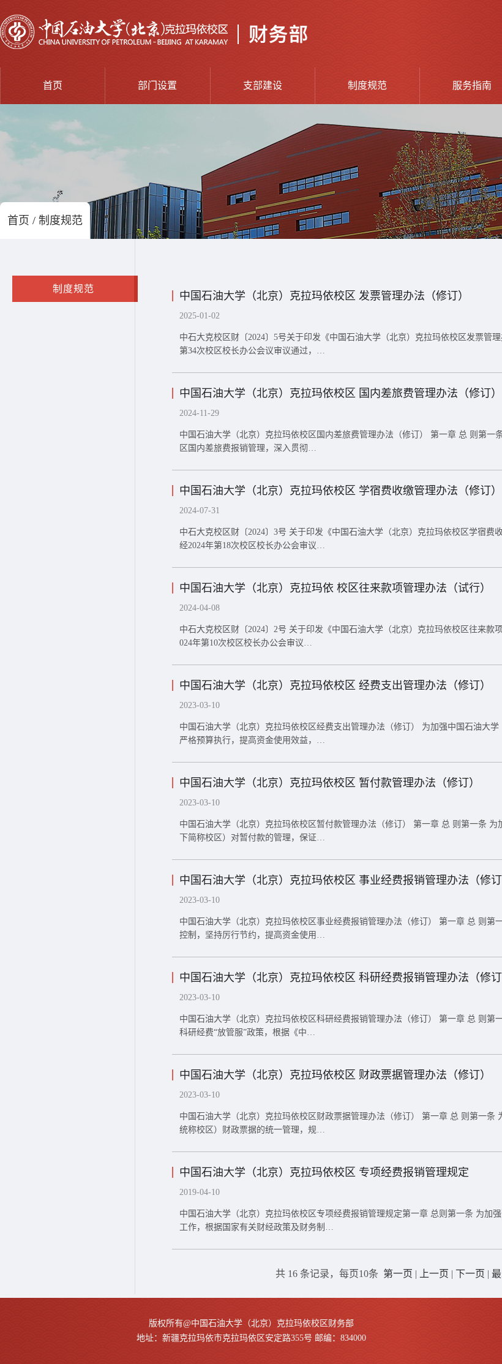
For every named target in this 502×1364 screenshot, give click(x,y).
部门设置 (157, 85)
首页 (52, 85)
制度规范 (367, 85)
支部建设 (262, 85)
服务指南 (472, 85)
